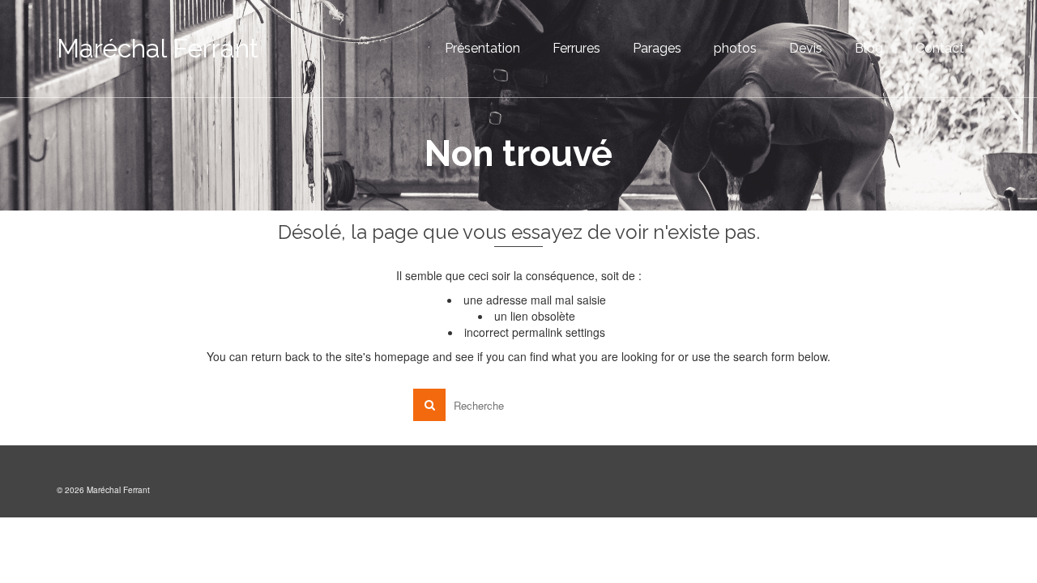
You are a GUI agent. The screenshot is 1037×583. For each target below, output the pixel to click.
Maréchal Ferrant (157, 48)
